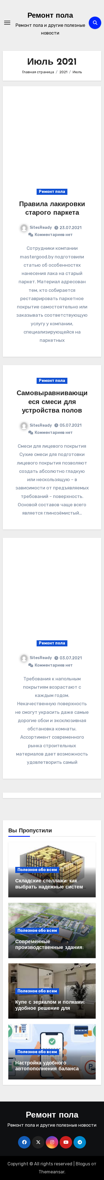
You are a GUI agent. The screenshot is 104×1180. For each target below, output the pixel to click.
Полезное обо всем (37, 869)
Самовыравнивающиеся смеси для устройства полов (52, 402)
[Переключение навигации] (7, 22)
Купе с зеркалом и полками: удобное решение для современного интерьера (50, 1008)
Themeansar (51, 1171)
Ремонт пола (50, 16)
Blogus (83, 1163)
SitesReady (41, 227)
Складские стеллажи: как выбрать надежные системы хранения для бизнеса (51, 887)
